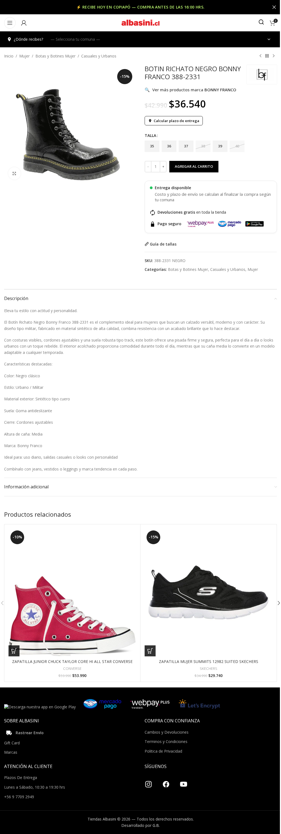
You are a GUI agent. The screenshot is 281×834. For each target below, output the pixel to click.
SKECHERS (208, 668)
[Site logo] (140, 22)
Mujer (24, 56)
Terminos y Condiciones (166, 741)
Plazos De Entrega (20, 777)
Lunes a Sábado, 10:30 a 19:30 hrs (34, 787)
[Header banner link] (140, 7)
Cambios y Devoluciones (167, 732)
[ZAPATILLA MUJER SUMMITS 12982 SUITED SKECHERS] (208, 592)
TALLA (150, 135)
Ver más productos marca (190, 89)
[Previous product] (260, 56)
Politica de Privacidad (163, 751)
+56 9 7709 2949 (19, 796)
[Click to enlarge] (14, 173)
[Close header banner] (274, 7)
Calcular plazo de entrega (176, 120)
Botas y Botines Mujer (55, 56)
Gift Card (12, 742)
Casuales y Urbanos (98, 56)
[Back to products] (267, 56)
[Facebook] (166, 782)
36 (169, 146)
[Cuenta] (23, 22)
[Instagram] (148, 782)
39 (220, 146)
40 (237, 146)
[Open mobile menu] (9, 22)
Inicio (8, 56)
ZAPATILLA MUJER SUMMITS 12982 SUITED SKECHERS (208, 661)
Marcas (10, 752)
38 (203, 146)
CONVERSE (72, 668)
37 (186, 146)
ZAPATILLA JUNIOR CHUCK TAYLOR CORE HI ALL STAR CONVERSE (72, 661)
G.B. (156, 825)
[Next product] (273, 56)
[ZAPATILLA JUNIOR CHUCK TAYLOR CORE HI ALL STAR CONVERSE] (72, 592)
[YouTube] (183, 782)
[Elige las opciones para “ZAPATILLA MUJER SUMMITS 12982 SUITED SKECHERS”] (150, 650)
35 (152, 146)
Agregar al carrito (194, 166)
